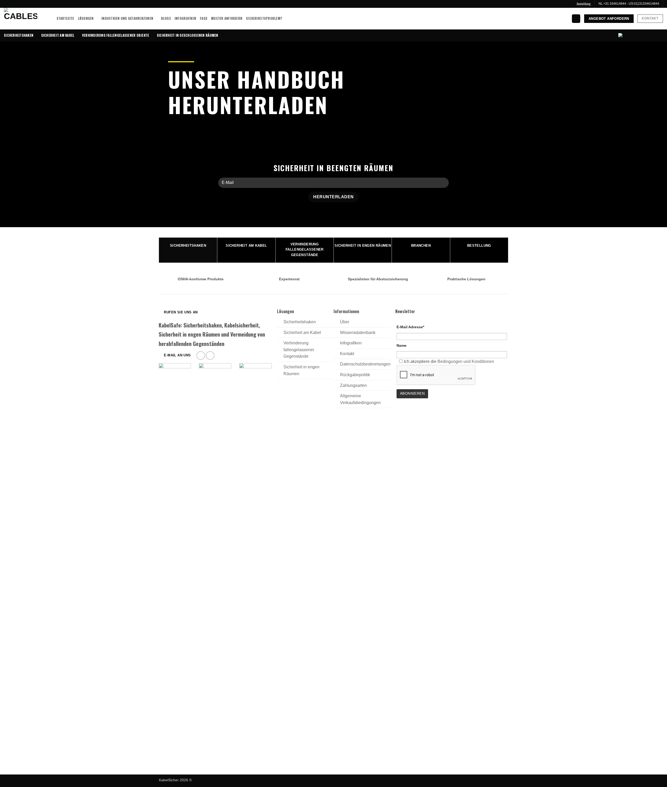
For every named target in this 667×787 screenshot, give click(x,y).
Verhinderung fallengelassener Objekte (115, 35)
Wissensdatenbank (357, 332)
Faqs (203, 18)
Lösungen (86, 18)
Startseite (65, 18)
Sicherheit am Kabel (58, 35)
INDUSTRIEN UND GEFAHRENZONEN (127, 18)
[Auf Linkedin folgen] (210, 355)
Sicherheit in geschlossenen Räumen (187, 35)
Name (401, 345)
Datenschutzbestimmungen (365, 364)
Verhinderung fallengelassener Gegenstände (298, 349)
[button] (584, 4)
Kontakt (347, 353)
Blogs (166, 18)
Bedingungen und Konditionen (465, 361)
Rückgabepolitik (355, 375)
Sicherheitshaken (18, 35)
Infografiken (185, 18)
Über (344, 322)
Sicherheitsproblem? (264, 18)
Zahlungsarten (353, 385)
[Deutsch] (624, 36)
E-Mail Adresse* (410, 327)
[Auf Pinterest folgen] (200, 355)
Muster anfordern (226, 18)
